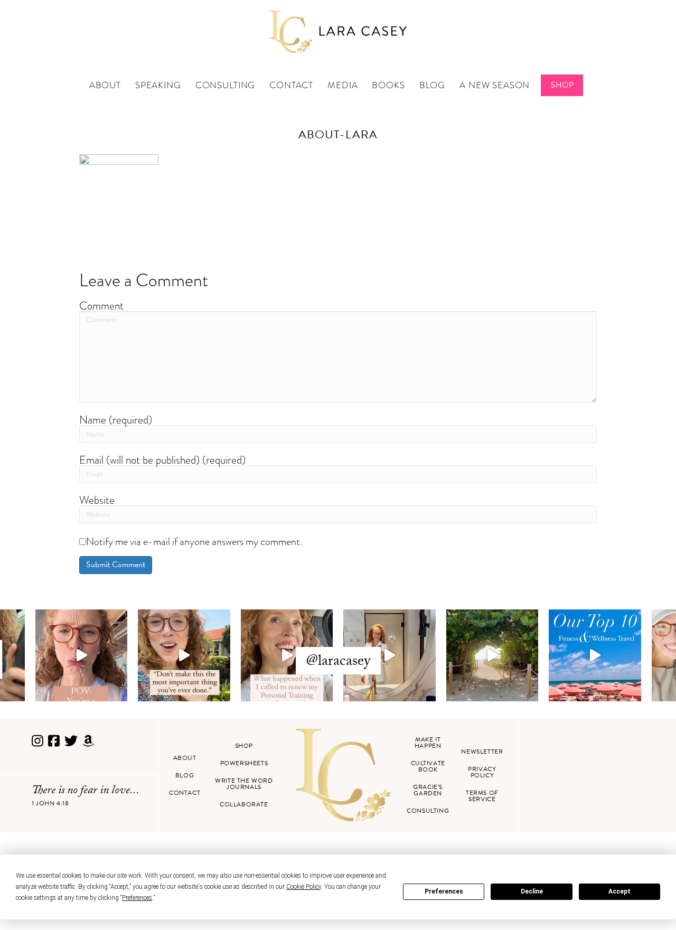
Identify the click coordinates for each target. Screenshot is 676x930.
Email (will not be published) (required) (162, 459)
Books (388, 85)
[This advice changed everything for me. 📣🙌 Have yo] (184, 655)
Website (97, 499)
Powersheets (244, 763)
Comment (101, 305)
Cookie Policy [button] (303, 886)
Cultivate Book (428, 766)
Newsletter (482, 751)
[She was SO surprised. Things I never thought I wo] (287, 655)
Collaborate (244, 804)
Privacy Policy (482, 772)
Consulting (225, 85)
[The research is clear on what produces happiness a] (492, 655)
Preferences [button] (137, 897)
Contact (291, 85)
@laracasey (338, 662)
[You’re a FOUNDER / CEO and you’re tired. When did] (81, 655)
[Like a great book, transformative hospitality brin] (389, 655)
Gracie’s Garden (428, 790)
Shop (562, 85)
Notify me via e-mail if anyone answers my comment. (194, 541)
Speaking (158, 85)
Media (342, 85)
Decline (532, 891)
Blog (432, 85)
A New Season (494, 85)
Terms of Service (482, 796)
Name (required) (115, 419)
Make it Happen (428, 742)
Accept (619, 891)
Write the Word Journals (244, 784)
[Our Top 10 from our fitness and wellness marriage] (595, 655)
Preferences (444, 891)
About (105, 85)
